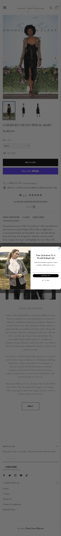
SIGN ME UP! (45, 276)
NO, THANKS (45, 280)
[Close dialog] (59, 248)
